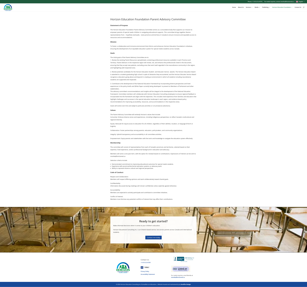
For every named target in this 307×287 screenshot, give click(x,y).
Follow (147, 267)
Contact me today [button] (153, 237)
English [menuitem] (301, 1)
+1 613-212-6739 (145, 262)
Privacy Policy (145, 271)
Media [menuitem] (256, 7)
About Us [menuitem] (241, 7)
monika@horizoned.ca (178, 277)
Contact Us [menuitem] (298, 7)
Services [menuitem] (248, 7)
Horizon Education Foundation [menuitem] (281, 7)
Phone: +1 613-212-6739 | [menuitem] (255, 1)
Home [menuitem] (234, 7)
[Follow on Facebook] (142, 267)
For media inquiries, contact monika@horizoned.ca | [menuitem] (279, 1)
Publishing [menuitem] (265, 7)
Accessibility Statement (148, 274)
